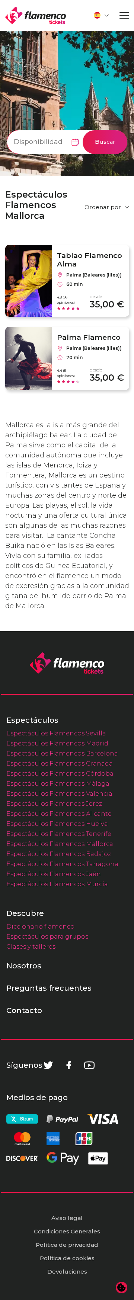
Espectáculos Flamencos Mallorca (59, 843)
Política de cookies (67, 1258)
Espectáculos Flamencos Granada (59, 763)
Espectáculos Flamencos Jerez (54, 803)
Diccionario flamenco (40, 926)
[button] (101, 15)
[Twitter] (48, 1065)
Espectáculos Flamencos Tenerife (58, 833)
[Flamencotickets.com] (35, 15)
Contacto (24, 1010)
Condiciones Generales (67, 1231)
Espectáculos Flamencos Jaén (53, 874)
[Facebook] (69, 1065)
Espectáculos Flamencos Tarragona (62, 864)
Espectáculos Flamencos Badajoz (58, 853)
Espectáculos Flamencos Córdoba (60, 773)
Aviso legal (67, 1217)
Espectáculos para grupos (47, 936)
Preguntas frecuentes (49, 988)
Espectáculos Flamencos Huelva (57, 823)
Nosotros (23, 965)
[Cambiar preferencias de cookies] (122, 1288)
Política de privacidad (67, 1244)
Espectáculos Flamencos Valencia (59, 793)
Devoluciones (67, 1271)
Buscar (105, 141)
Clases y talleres (30, 946)
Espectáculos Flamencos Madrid (57, 743)
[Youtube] (89, 1065)
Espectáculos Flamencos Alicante (59, 813)
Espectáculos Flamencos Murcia (57, 884)
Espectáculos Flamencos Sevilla (56, 733)
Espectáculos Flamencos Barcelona (62, 753)
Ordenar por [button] (102, 207)
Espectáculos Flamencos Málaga (57, 783)
